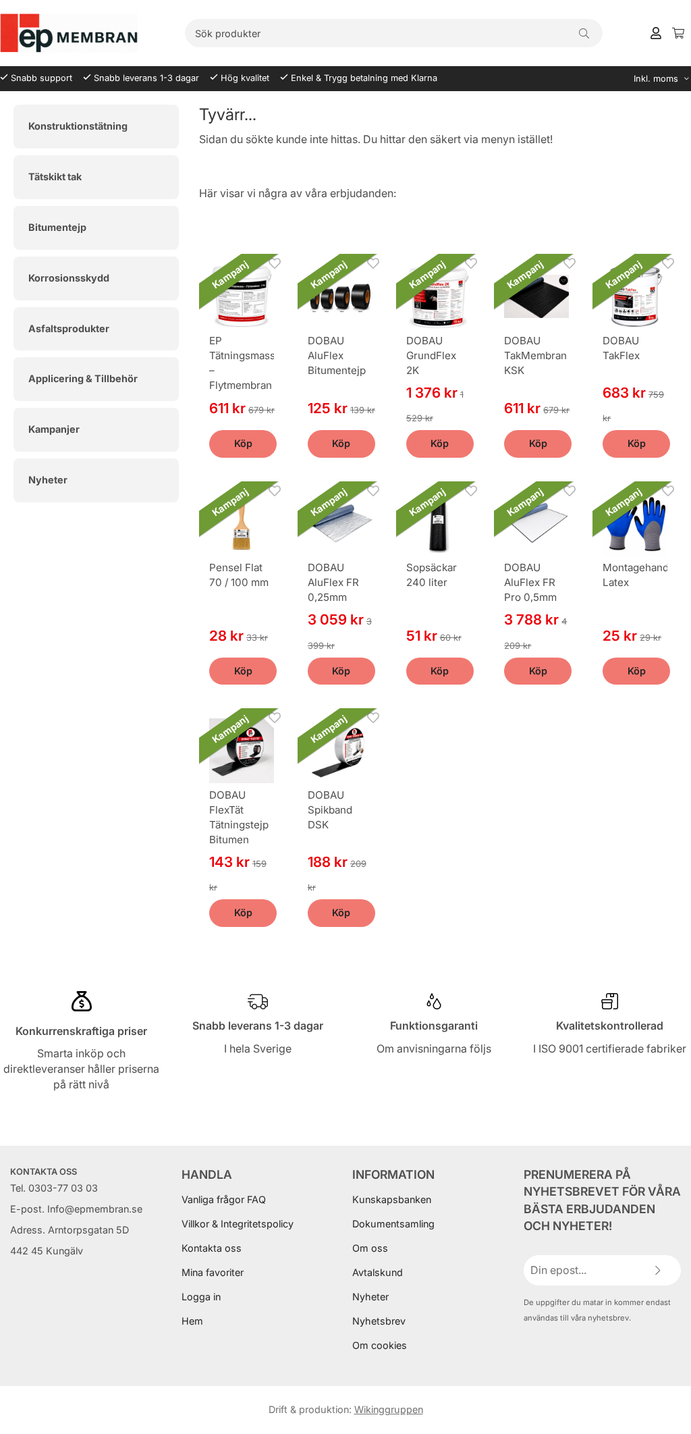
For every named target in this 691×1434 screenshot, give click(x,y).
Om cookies (379, 1345)
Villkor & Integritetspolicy (238, 1223)
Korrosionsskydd (68, 278)
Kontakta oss (212, 1248)
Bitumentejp (57, 227)
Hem (192, 1321)
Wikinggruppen (388, 1409)
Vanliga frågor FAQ (224, 1199)
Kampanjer (54, 429)
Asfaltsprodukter (68, 328)
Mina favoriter (213, 1272)
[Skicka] (657, 1270)
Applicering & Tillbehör (83, 378)
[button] (243, 443)
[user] (656, 32)
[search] (584, 33)
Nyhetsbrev (379, 1321)
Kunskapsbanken (391, 1199)
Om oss (370, 1248)
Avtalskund (377, 1272)
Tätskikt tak (55, 176)
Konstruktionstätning (78, 126)
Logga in (201, 1296)
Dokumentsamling (393, 1223)
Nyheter (47, 479)
